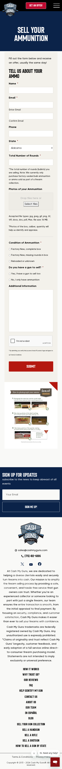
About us (31, 702)
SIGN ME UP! (31, 507)
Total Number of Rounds (25, 155)
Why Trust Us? (30, 674)
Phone (12, 127)
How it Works (31, 669)
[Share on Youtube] (31, 564)
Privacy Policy (43, 757)
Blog (31, 718)
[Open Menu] (56, 5)
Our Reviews (31, 680)
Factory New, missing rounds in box (29, 255)
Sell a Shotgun (31, 740)
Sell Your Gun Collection (31, 724)
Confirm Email (16, 121)
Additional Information (22, 286)
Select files (31, 204)
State (13, 141)
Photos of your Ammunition (25, 189)
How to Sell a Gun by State (31, 746)
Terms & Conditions (16, 355)
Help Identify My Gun (31, 691)
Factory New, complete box (26, 249)
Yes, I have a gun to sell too (26, 274)
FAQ (31, 685)
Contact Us (31, 697)
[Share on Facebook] (39, 564)
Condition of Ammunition (25, 243)
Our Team (31, 707)
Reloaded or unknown (22, 261)
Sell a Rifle (31, 735)
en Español (31, 713)
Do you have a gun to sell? (26, 267)
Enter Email (15, 110)
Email (13, 97)
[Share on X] (22, 564)
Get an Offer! (36, 5)
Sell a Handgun (31, 730)
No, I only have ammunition (25, 280)
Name (13, 83)
